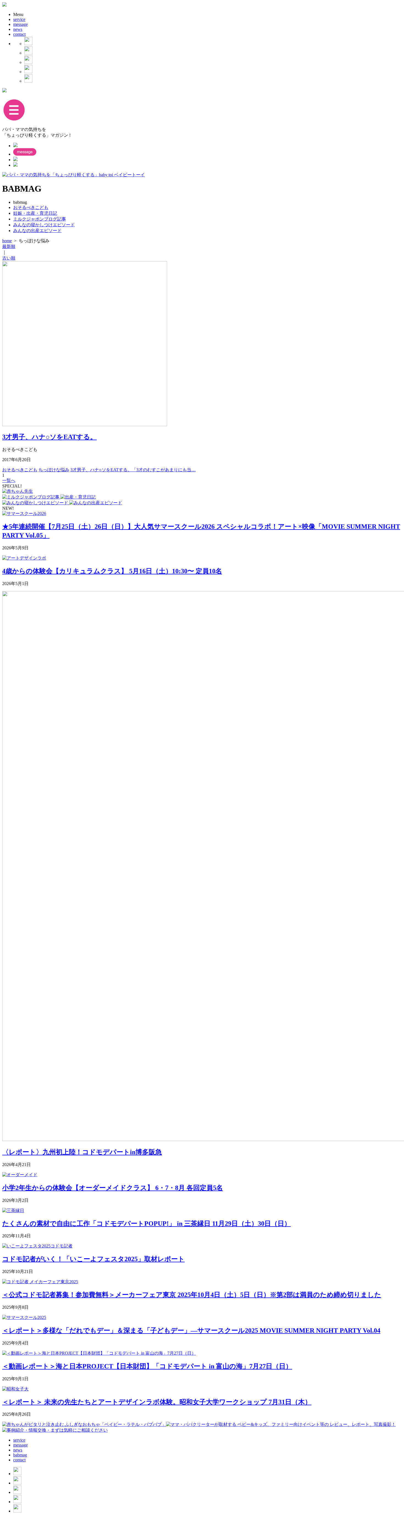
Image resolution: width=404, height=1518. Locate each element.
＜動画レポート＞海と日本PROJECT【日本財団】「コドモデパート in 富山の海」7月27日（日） (147, 1366)
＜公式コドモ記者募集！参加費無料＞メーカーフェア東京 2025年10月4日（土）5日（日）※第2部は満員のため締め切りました (191, 1294)
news (17, 29)
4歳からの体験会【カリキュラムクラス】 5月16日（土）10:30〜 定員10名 (112, 571)
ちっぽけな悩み (53, 469)
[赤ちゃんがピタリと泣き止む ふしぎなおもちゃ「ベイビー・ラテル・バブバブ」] (84, 1424)
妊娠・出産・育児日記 (35, 213)
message (20, 24)
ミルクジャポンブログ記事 (39, 219)
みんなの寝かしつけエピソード (44, 224)
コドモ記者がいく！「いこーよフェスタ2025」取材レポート (93, 1259)
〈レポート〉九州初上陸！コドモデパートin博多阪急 (82, 1152)
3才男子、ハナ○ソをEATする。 (49, 436)
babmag (20, 1455)
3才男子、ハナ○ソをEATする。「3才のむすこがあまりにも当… (133, 469)
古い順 (8, 258)
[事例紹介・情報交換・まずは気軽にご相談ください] (55, 1430)
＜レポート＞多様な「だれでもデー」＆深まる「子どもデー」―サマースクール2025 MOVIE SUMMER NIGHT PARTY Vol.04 (191, 1330)
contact (19, 34)
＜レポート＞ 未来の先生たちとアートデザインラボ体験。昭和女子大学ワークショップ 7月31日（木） (156, 1402)
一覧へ (8, 480)
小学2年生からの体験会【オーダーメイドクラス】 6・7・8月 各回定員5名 (112, 1187)
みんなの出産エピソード (37, 230)
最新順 (8, 246)
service (19, 19)
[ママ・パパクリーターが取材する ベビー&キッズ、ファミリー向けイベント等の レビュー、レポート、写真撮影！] (281, 1424)
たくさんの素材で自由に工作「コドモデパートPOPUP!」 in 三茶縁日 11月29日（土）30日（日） (146, 1223)
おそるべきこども (30, 207)
